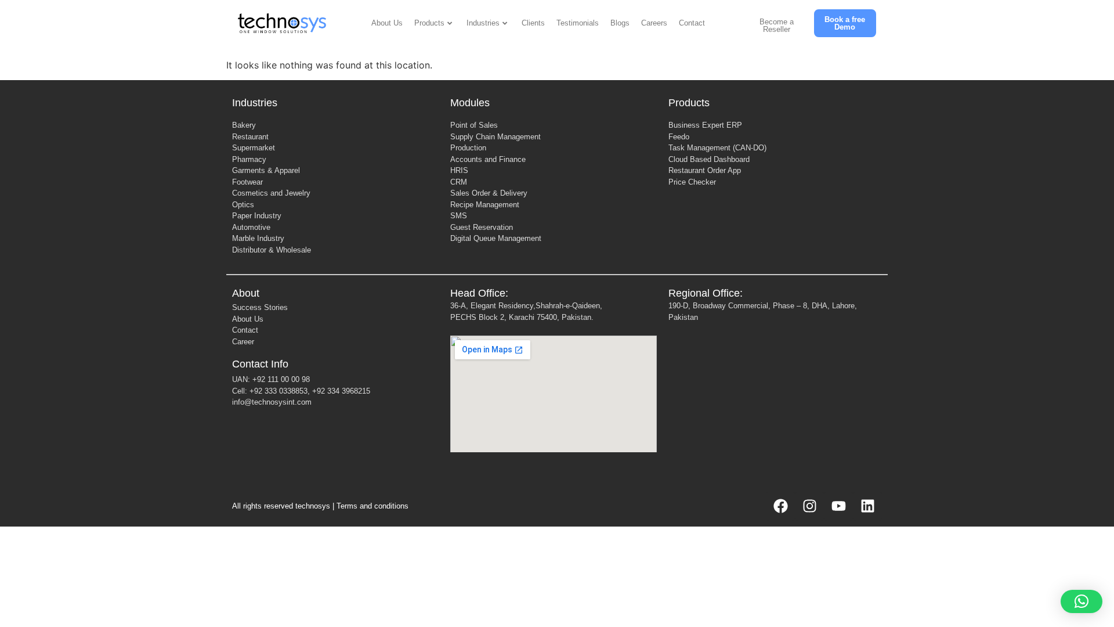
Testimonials (577, 23)
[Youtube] (838, 506)
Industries (483, 23)
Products (429, 23)
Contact (692, 23)
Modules (470, 103)
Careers (654, 23)
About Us (387, 23)
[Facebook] (780, 506)
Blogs (620, 23)
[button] (1081, 601)
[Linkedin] (867, 506)
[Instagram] (809, 506)
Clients (533, 23)
